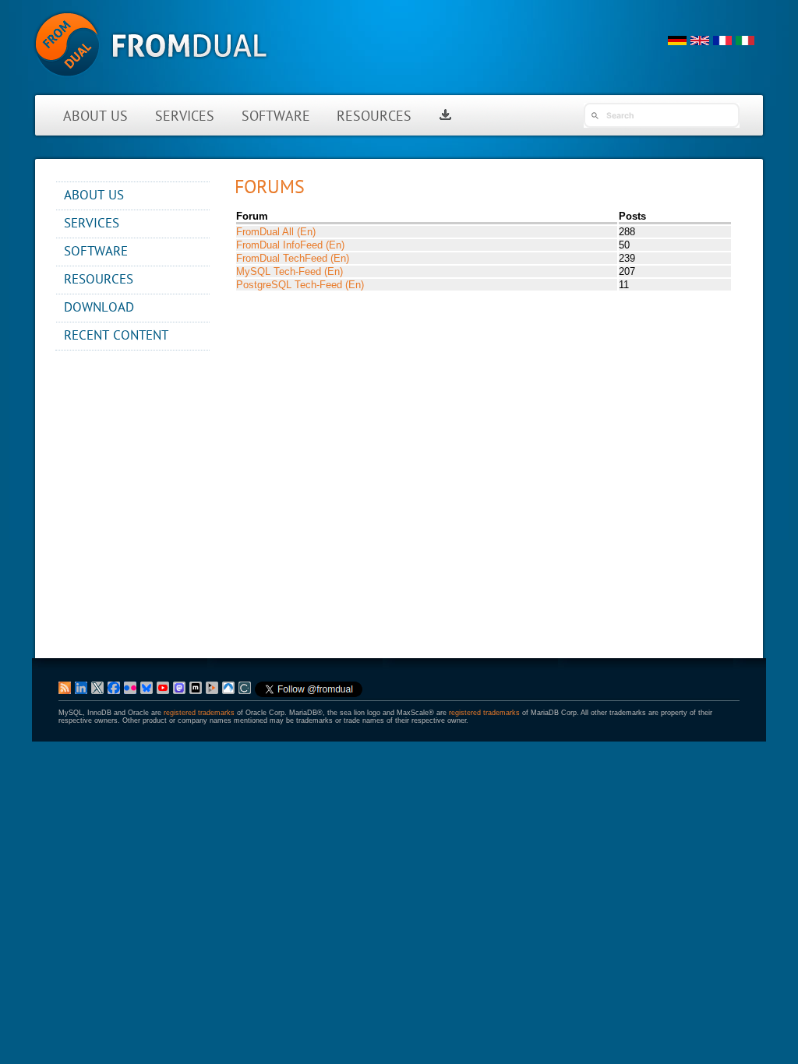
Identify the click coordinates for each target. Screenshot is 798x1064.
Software (276, 117)
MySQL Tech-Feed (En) (289, 271)
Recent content (116, 336)
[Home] (151, 85)
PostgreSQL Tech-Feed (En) (300, 285)
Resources (374, 117)
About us (95, 117)
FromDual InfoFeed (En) (290, 245)
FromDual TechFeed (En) (292, 258)
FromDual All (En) (276, 232)
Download (99, 308)
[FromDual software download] (445, 117)
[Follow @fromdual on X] (308, 695)
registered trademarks (199, 713)
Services (184, 117)
